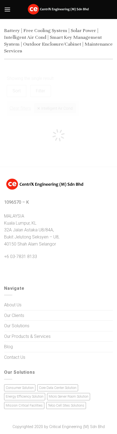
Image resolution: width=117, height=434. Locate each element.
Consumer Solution (20, 388)
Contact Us (14, 357)
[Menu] (7, 9)
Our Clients (14, 315)
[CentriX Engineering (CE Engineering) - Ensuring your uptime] (59, 9)
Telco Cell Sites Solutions (66, 405)
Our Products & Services (27, 336)
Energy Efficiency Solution (25, 396)
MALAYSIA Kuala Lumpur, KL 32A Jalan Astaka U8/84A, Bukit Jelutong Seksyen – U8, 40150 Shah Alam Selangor (31, 229)
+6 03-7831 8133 (20, 256)
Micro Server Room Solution (68, 396)
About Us (12, 304)
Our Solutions (16, 325)
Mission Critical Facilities (24, 405)
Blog (8, 346)
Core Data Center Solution (57, 388)
